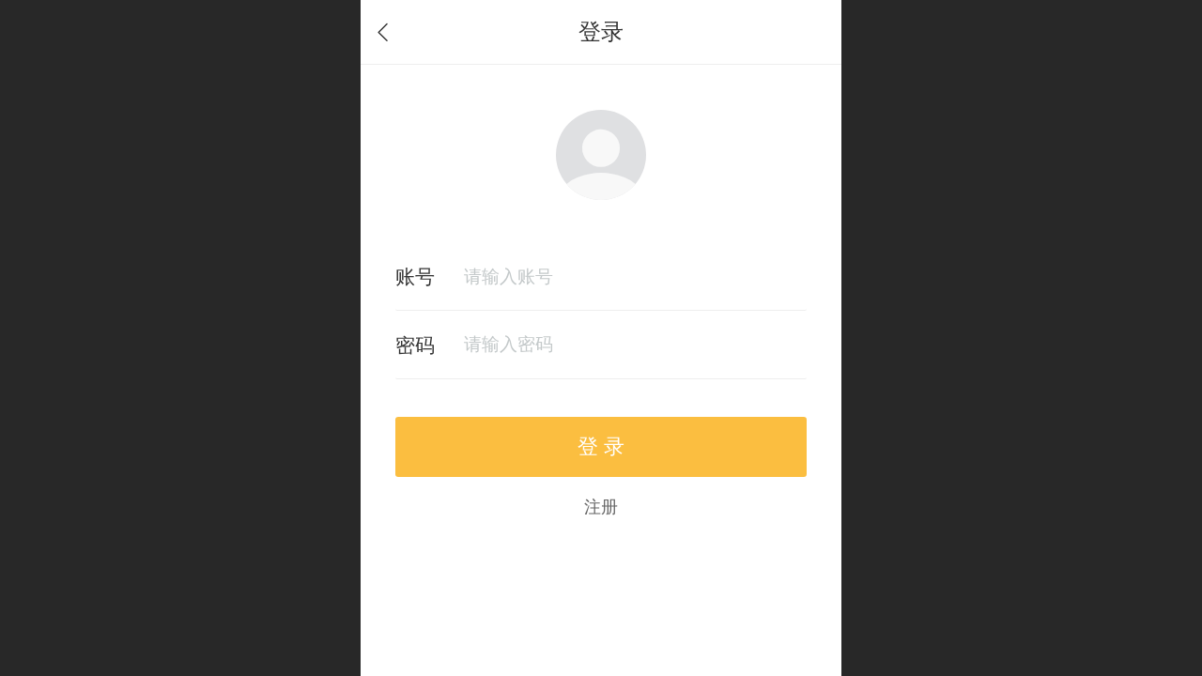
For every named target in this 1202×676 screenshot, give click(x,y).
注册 (601, 507)
